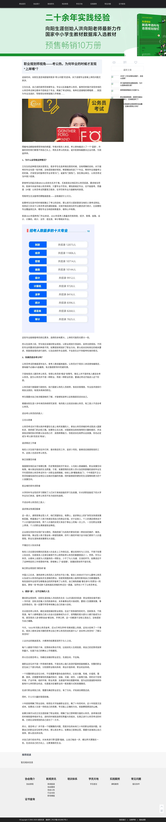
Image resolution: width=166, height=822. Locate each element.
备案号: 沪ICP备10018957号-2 (56, 820)
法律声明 (132, 820)
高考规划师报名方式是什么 (129, 90)
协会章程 (30, 784)
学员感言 (93, 784)
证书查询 (122, 4)
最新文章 (127, 70)
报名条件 (136, 784)
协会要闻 (51, 787)
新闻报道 (51, 784)
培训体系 (65, 4)
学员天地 (79, 4)
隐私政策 (142, 820)
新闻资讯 (51, 4)
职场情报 (51, 796)
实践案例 (93, 4)
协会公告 (51, 790)
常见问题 (108, 4)
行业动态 (51, 793)
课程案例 (114, 784)
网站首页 (22, 4)
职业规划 (67, 196)
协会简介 (36, 4)
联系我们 (122, 820)
